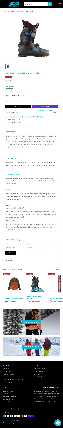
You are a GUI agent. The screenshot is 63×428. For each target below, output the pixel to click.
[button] (57, 422)
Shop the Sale (38, 371)
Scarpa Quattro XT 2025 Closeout (34, 297)
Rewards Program (8, 374)
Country (7, 244)
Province (28, 244)
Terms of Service (8, 399)
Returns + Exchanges (9, 396)
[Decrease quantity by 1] (13, 101)
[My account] (55, 4)
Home (4, 11)
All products (11, 11)
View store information (14, 122)
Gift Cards (37, 374)
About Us (6, 369)
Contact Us (6, 371)
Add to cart (18, 106)
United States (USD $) (9, 409)
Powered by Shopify (8, 423)
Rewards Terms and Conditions (12, 377)
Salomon (8, 80)
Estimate (10, 253)
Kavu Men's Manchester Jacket (14, 298)
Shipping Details (8, 391)
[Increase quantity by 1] (22, 101)
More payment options (45, 110)
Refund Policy (9, 260)
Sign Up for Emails (8, 382)
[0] (59, 4)
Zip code (48, 244)
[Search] (50, 4)
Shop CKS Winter (39, 369)
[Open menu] (4, 4)
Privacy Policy (7, 402)
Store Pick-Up (7, 394)
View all (57, 269)
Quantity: (8, 101)
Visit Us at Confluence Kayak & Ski (13, 379)
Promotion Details (39, 377)
